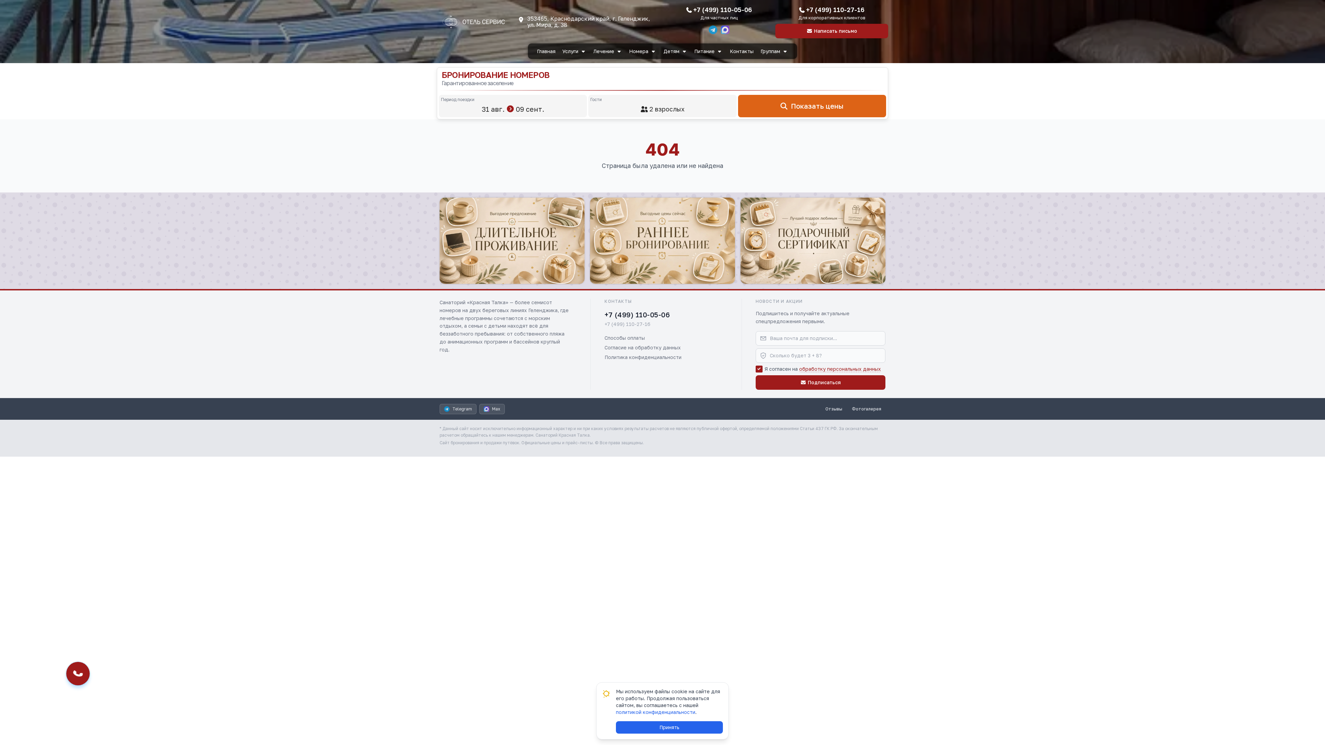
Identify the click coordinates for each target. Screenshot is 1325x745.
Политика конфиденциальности (643, 357)
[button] (512, 241)
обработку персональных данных (840, 369)
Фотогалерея (866, 408)
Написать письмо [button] (835, 31)
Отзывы (833, 408)
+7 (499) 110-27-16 (835, 9)
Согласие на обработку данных (643, 347)
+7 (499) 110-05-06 (722, 9)
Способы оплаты (625, 338)
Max (496, 408)
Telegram (462, 408)
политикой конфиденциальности (655, 712)
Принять (669, 727)
